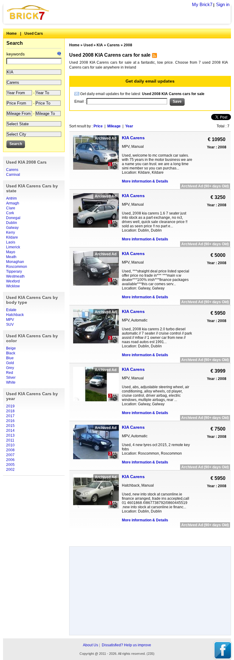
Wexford (13, 281)
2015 (10, 426)
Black (10, 353)
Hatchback (15, 315)
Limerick (13, 247)
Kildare (12, 237)
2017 (10, 416)
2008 (10, 450)
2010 (10, 445)
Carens (12, 170)
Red (9, 373)
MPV (10, 320)
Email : (80, 101)
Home (11, 33)
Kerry (10, 232)
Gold (10, 363)
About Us (90, 645)
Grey (10, 368)
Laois (10, 242)
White (11, 382)
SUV (10, 324)
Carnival (13, 174)
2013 (10, 435)
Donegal (13, 218)
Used (88, 45)
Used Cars (33, 33)
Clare (10, 208)
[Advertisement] (150, 535)
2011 (10, 440)
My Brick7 (202, 4)
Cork (10, 213)
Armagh (12, 203)
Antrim (11, 198)
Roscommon (16, 266)
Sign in (222, 4)
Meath (11, 257)
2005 (10, 465)
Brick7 (28, 12)
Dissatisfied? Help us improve (126, 645)
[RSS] (154, 57)
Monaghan (15, 262)
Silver (11, 377)
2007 (10, 455)
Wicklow (13, 286)
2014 (10, 430)
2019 (10, 406)
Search (14, 43)
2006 (10, 460)
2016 (10, 421)
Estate (11, 310)
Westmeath (15, 276)
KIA (100, 45)
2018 (10, 411)
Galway (12, 227)
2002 (10, 469)
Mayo (10, 252)
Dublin (11, 223)
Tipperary (14, 271)
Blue (10, 358)
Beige (11, 348)
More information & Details (145, 181)
